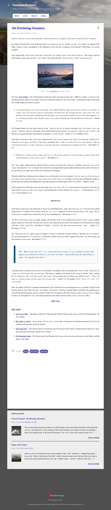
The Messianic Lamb (23, 336)
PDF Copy (55, 301)
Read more (93, 437)
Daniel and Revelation (24, 5)
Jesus (25, 16)
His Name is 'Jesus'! (23, 321)
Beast (26, 351)
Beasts (34, 16)
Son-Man (44, 351)
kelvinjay (60, 500)
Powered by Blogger (57, 495)
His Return (34, 351)
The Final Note (21, 329)
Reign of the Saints (19, 444)
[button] (98, 28)
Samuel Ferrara (54, 91)
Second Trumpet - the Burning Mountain (28, 418)
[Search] (102, 6)
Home (16, 16)
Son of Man (23, 97)
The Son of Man (22, 314)
